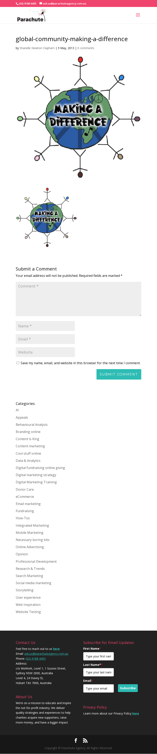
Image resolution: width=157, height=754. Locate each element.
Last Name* (93, 665)
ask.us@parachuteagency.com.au (46, 654)
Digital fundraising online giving (40, 467)
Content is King (27, 439)
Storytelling (25, 590)
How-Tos (23, 518)
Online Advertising (30, 547)
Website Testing (28, 612)
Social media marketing (33, 583)
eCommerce (25, 496)
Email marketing (28, 504)
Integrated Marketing (32, 525)
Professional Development (36, 561)
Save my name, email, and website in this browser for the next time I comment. (80, 363)
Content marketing (30, 446)
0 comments (85, 48)
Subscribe (128, 688)
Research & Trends (30, 568)
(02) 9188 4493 (36, 658)
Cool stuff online (28, 453)
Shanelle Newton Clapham (37, 48)
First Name (92, 648)
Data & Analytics (28, 460)
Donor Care (25, 489)
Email (88, 681)
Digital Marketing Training (36, 482)
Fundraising (25, 511)
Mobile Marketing (29, 532)
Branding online (28, 431)
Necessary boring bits (32, 540)
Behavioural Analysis (32, 424)
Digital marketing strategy (36, 475)
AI (17, 410)
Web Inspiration (28, 604)
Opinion (22, 554)
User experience (28, 597)
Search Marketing (29, 576)
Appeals (22, 417)
